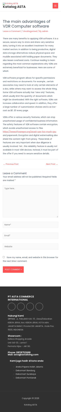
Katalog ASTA (14, 6)
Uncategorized (30, 31)
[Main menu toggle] (55, 5)
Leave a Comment (12, 31)
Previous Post (11, 164)
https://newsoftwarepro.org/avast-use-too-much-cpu (29, 131)
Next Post (52, 164)
